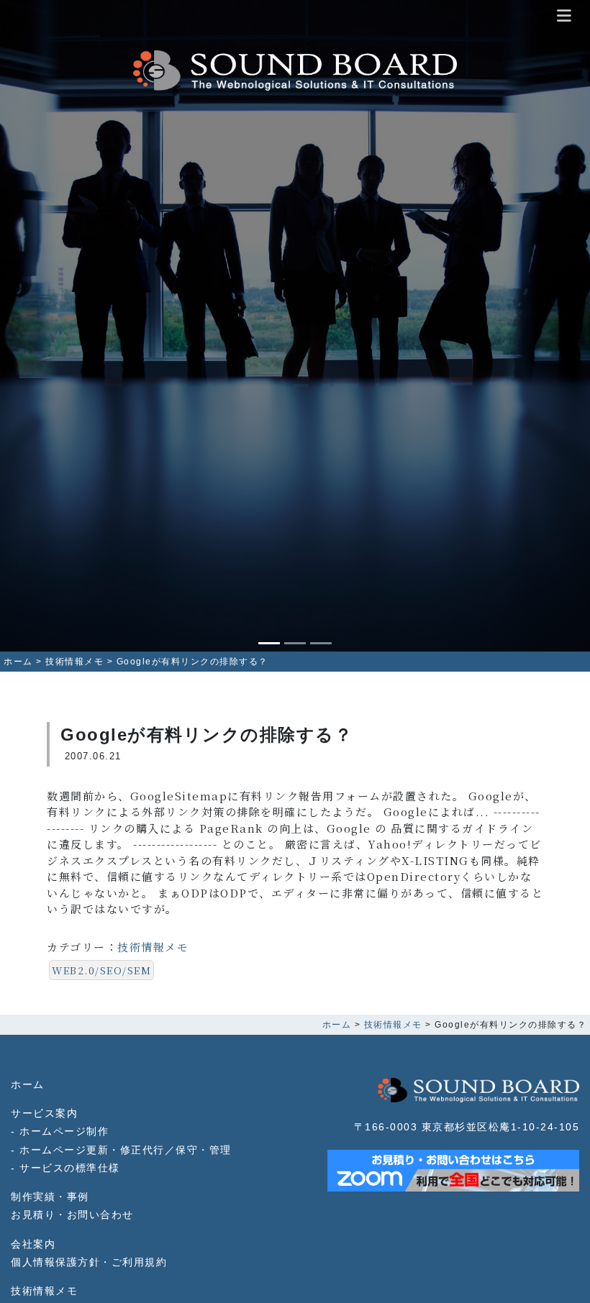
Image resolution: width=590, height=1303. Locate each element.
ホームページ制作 (64, 1131)
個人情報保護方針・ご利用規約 (89, 1262)
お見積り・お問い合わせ (72, 1215)
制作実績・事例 (50, 1197)
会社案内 (33, 1244)
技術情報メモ (153, 946)
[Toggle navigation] (564, 16)
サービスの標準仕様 (69, 1168)
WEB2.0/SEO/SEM (101, 970)
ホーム (28, 1084)
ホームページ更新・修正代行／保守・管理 (125, 1150)
